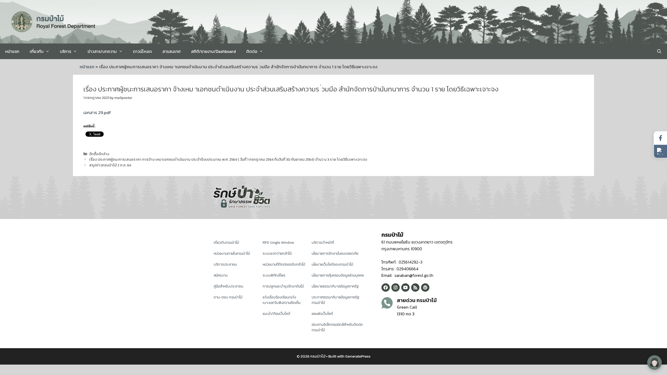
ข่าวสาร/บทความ (102, 51)
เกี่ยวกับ (37, 51)
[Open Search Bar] (659, 51)
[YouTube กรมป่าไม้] (405, 287)
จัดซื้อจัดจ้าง (99, 154)
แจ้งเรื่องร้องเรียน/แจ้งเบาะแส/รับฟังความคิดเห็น (281, 300)
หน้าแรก (12, 51)
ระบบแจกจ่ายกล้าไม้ (277, 253)
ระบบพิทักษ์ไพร (274, 275)
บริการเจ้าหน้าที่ (323, 242)
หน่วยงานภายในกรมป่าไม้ (232, 253)
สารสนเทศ (171, 51)
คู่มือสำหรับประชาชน (228, 286)
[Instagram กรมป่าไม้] (395, 287)
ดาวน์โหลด (142, 51)
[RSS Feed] (415, 287)
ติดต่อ (251, 51)
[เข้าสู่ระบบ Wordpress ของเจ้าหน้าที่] (425, 287)
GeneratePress (357, 356)
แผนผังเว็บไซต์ (322, 313)
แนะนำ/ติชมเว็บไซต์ (276, 313)
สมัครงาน (220, 275)
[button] (660, 151)
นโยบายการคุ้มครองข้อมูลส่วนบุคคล (338, 275)
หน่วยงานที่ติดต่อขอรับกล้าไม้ (284, 264)
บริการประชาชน (225, 264)
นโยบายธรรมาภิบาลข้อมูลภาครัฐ (335, 286)
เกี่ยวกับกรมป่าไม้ (226, 242)
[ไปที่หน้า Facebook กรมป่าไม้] (660, 138)
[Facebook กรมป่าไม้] (385, 287)
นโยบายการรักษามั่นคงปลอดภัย (335, 253)
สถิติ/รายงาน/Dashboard (213, 51)
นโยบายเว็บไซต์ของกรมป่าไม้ (332, 264)
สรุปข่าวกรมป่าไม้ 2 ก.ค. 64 (110, 165)
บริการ (65, 51)
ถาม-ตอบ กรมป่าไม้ (228, 297)
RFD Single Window (278, 242)
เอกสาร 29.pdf (97, 112)
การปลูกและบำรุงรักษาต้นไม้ (283, 286)
